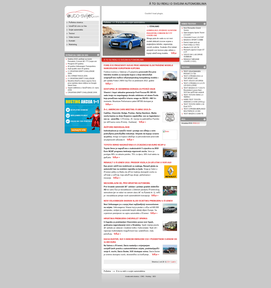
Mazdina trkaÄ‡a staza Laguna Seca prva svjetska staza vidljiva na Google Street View (82, 83)
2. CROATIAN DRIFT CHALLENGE (81, 78)
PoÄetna (107, 22)
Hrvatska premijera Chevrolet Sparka (125, 218)
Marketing (73, 44)
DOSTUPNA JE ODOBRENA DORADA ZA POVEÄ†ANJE (129, 89)
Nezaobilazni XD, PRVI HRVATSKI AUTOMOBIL (127, 183)
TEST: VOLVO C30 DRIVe (193, 81)
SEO (154, 276)
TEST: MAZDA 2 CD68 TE (193, 114)
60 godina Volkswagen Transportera (82, 66)
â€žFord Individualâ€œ (117, 127)
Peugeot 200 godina (75, 64)
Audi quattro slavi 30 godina (78, 69)
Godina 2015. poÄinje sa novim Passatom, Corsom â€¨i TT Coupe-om (82, 60)
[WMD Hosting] (82, 133)
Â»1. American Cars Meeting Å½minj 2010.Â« (127, 109)
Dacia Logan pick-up (192, 42)
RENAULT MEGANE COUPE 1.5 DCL (191, 60)
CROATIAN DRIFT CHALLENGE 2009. (82, 92)
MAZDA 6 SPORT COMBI (193, 40)
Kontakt (72, 41)
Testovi (72, 33)
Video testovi (74, 37)
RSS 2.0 (196, 123)
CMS (142, 276)
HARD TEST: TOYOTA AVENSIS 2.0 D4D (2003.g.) (194, 101)
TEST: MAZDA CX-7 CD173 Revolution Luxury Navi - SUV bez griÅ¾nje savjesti (194, 90)
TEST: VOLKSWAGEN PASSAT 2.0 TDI (192, 72)
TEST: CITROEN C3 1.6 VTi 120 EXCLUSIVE (194, 84)
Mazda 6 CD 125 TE (191, 47)
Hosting (148, 276)
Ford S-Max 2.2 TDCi (192, 45)
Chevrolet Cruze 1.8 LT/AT (194, 37)
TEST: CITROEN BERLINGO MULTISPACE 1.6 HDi (194, 110)
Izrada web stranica (132, 276)
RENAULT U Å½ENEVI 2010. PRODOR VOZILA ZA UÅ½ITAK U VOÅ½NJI (137, 162)
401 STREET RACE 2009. (78, 76)
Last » (173, 262)
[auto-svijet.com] (82, 20)
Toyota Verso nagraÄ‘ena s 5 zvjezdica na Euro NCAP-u (134, 145)
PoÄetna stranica (76, 22)
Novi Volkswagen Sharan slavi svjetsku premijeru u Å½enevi (138, 201)
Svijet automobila (76, 30)
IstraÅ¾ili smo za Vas (78, 26)
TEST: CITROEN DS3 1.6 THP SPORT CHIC (193, 77)
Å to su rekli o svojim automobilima (130, 22)
